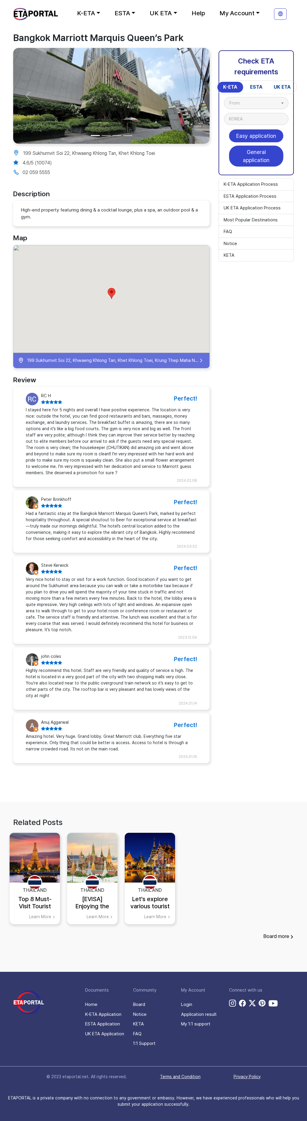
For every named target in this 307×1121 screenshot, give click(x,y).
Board (139, 1004)
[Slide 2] (106, 135)
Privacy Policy (247, 1076)
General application (256, 156)
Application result (199, 1014)
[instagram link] (232, 1003)
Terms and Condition (180, 1076)
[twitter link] (252, 1003)
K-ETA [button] (86, 13)
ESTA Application (102, 1024)
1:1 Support (144, 1043)
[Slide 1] (95, 135)
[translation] (280, 14)
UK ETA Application (104, 1034)
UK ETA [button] (161, 13)
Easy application (256, 136)
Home (91, 1004)
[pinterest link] (262, 1003)
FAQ (228, 231)
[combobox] (256, 103)
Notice (230, 243)
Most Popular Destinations (251, 220)
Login (186, 1004)
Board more (276, 936)
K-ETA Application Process (251, 184)
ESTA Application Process (250, 196)
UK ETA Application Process (252, 208)
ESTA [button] (122, 13)
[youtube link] (273, 1003)
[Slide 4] (127, 135)
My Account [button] (237, 13)
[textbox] (237, 103)
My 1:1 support (195, 1024)
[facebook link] (242, 1003)
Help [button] (198, 13)
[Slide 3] (116, 135)
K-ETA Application (103, 1014)
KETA (229, 255)
